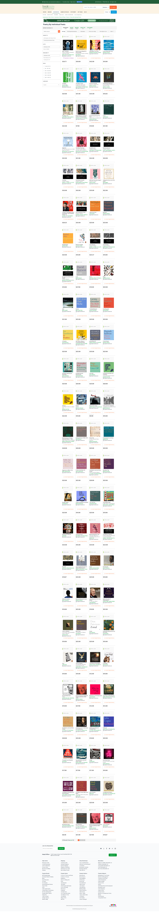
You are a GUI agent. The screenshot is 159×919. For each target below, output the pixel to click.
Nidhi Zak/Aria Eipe (66, 471)
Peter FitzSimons (83, 890)
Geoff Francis (92, 406)
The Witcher (63, 896)
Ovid (104, 150)
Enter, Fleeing (92, 792)
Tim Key (64, 215)
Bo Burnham (64, 151)
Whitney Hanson (92, 85)
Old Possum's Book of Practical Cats (94, 728)
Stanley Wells (106, 601)
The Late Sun (92, 502)
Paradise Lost (65, 115)
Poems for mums (92, 181)
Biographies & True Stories (103, 875)
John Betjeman (92, 602)
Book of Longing (79, 244)
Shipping (63, 860)
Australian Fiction (101, 887)
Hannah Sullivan (106, 342)
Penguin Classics (92, 149)
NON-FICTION (50, 14)
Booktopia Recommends (72, 31)
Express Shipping (64, 865)
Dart (63, 309)
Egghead (64, 147)
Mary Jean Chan (79, 310)
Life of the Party (106, 760)
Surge (90, 760)
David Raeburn (108, 150)
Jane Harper (82, 885)
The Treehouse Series (65, 893)
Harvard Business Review (47, 884)
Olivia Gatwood (106, 763)
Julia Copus (105, 729)
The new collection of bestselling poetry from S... (94, 536)
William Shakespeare (66, 441)
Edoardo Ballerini (98, 473)
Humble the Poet (106, 376)
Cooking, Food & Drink (102, 878)
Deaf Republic (106, 309)
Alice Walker (105, 182)
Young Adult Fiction (102, 897)
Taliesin (104, 537)
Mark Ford (91, 793)
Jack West (63, 884)
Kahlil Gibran (105, 246)
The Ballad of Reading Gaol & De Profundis (68, 793)
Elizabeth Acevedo (93, 52)
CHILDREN (56, 14)
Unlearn (64, 405)
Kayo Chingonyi (106, 567)
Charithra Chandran (72, 54)
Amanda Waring (74, 825)
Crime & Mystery (101, 888)
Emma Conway (92, 182)
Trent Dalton (82, 897)
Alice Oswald (65, 310)
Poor (63, 663)
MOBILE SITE (112, 854)
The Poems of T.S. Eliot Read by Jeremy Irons (82, 728)
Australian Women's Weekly (47, 876)
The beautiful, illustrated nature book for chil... (81, 665)
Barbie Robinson (106, 407)
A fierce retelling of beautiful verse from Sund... (68, 53)
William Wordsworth (107, 696)
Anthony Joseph (106, 86)
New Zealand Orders (65, 870)
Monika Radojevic (79, 503)
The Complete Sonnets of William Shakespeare (81, 567)
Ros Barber (105, 793)
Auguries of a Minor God (67, 470)
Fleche (77, 309)
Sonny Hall (78, 795)
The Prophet (105, 244)
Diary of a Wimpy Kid (65, 879)
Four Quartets (79, 824)
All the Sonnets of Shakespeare (107, 599)
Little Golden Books (46, 888)
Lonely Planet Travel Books (48, 890)
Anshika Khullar (85, 151)
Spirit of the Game (93, 405)
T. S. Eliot (91, 473)
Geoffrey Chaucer (79, 214)
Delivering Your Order (65, 868)
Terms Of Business (46, 865)
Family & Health (101, 881)
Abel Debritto (73, 697)
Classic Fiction (101, 890)
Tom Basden (70, 215)
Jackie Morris (78, 666)
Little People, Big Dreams (66, 885)
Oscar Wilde (64, 794)
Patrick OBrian (79, 762)
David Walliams (83, 878)
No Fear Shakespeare (46, 891)
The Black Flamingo (80, 147)
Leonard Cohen (79, 245)
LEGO (43, 887)
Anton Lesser (70, 116)
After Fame (78, 631)
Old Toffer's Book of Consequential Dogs (80, 342)
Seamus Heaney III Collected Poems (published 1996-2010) (95, 825)
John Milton (64, 116)
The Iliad (64, 180)
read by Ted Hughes (80, 825)
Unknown (64, 567)
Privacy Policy (45, 867)
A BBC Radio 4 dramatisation (109, 503)
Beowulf (105, 212)
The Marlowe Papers (107, 792)
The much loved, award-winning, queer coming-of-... (81, 150)
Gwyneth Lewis (110, 537)
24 (71, 840)
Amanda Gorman (106, 52)
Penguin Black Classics (47, 893)
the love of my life (93, 83)
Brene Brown (82, 875)
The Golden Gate (106, 502)
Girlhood (105, 727)
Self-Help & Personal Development (105, 885)
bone (90, 276)
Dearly (77, 405)
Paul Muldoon (78, 439)
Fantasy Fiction (101, 891)
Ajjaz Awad (85, 86)
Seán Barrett (86, 762)
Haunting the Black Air (108, 83)
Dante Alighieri (79, 182)
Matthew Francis (106, 277)
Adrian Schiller (99, 150)
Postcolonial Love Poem (108, 437)
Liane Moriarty (82, 887)
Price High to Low (103, 31)
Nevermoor (63, 888)
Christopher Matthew (66, 825)
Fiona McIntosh (83, 882)
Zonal (90, 631)
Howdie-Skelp (65, 502)
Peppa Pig (44, 894)
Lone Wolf (105, 663)
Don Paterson (92, 632)
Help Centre (45, 860)
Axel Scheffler (97, 730)
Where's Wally (45, 899)
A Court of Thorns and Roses (67, 875)
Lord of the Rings (64, 887)
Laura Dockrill (92, 696)
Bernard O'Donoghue (66, 280)
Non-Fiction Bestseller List (103, 868)
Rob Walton (78, 535)
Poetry (67, 17)
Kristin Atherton (85, 182)
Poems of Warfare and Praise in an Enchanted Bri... (109, 536)
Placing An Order (45, 862)
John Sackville (115, 150)
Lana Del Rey (105, 633)
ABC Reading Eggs (46, 875)
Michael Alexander (70, 567)
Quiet (90, 566)
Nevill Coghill (86, 214)
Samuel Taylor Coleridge (94, 664)
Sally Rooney (82, 891)
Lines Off (91, 373)
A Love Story (64, 84)
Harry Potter (44, 885)
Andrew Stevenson (114, 729)
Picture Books (101, 896)
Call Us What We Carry (108, 51)
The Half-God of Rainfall (67, 760)
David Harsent (79, 277)
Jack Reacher (64, 882)
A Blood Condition (66, 599)
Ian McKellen (100, 342)
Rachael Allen (65, 245)
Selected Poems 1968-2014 (82, 437)
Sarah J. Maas (82, 893)
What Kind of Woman (66, 534)
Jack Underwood (79, 471)
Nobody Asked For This (94, 534)
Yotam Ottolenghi (83, 899)
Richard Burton (87, 117)
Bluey (43, 878)
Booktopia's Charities (84, 867)
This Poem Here (79, 534)
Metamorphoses (106, 147)
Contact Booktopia (46, 864)
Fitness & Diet (101, 882)
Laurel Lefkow (111, 504)
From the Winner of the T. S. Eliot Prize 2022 (108, 85)
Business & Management (103, 876)
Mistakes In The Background (95, 695)
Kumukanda (105, 566)
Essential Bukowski (66, 695)
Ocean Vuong (65, 634)
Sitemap (44, 870)
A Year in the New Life (80, 470)
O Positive (64, 341)
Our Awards (82, 865)
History (99, 884)
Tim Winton (82, 896)
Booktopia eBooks (83, 868)
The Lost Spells (79, 663)
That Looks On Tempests (108, 405)
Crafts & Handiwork (102, 879)
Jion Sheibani (78, 86)
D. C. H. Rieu (72, 182)
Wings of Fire (63, 897)
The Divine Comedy (80, 180)
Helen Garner (82, 884)
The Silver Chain (79, 83)
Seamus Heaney (106, 213)
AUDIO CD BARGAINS (69, 14)
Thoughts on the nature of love (109, 406)
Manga (99, 894)
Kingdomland (65, 244)
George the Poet (93, 119)
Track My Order (64, 862)
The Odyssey (92, 244)
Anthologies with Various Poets (50, 38)
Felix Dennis (105, 664)
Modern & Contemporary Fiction (104, 893)
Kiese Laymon (101, 277)
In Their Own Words (93, 601)
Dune (62, 881)
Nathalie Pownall (74, 441)
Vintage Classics (45, 897)
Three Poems (106, 341)
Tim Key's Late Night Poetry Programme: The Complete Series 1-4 (68, 213)
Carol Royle (99, 406)
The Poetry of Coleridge (94, 663)
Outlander (63, 890)
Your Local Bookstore (84, 862)
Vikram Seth (105, 504)
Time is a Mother (65, 631)
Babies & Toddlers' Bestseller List (105, 862)
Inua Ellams (64, 761)
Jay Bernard (91, 761)
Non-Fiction (51, 17)
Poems (77, 406)
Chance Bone (72, 151)
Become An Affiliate (46, 868)
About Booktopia (84, 860)
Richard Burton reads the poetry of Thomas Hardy (81, 116)
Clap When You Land (93, 51)
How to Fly (91, 437)
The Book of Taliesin (107, 534)
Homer (63, 182)
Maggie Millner (65, 85)
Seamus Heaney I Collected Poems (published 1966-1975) (82, 696)
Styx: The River (65, 51)
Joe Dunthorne (65, 342)
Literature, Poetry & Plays (60, 17)
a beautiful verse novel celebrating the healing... (81, 85)
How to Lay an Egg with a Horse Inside (81, 52)
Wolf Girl (62, 899)
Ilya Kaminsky (106, 310)
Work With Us (82, 870)
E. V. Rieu (67, 182)
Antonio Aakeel (113, 246)
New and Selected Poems (81, 599)
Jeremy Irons (84, 730)
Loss (77, 276)
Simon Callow (72, 794)
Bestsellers (83, 31)
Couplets (64, 83)
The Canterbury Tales (80, 212)
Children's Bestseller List (103, 864)
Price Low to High (92, 31)
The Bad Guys (64, 891)
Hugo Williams (92, 374)
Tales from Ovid (92, 212)
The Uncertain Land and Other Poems (81, 761)
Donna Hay (82, 881)
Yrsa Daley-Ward (92, 277)
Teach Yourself (45, 896)
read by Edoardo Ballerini (94, 472)
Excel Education (45, 879)
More (112, 31)
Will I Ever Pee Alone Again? (95, 180)
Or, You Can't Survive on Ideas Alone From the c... (68, 150)
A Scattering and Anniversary (79, 374)
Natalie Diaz (105, 439)
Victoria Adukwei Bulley (94, 567)
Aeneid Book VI (92, 341)
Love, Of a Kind (106, 824)
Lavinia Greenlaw (92, 310)
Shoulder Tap (106, 470)
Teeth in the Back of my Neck (82, 502)
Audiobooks (45, 17)
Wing (104, 276)
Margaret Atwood (79, 407)
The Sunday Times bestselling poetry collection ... (68, 633)
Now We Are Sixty (66, 824)
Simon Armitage (65, 375)
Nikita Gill (64, 54)
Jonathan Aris (112, 793)
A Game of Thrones (65, 876)
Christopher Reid (79, 343)
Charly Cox (91, 537)
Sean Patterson (86, 535)
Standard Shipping (65, 864)
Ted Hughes (105, 116)
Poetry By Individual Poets (75, 17)
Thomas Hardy (79, 117)
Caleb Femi (64, 664)
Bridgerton (63, 878)
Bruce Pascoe (82, 876)
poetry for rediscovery (94, 84)
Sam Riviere (78, 633)
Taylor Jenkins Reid (84, 894)
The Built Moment (93, 309)
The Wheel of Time (65, 894)
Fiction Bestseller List (102, 867)
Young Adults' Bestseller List (104, 865)
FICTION (44, 14)
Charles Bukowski (66, 697)
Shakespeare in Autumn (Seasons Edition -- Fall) (67, 438)
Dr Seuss (44, 881)
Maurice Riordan (106, 471)
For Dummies (44, 882)
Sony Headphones (78, 14)
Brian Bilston (78, 54)
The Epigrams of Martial (80, 632)
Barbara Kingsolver (93, 441)
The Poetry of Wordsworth (108, 695)
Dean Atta (78, 151)
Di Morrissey (82, 879)
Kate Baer (64, 535)
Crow (104, 115)
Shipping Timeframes (65, 867)
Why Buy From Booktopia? (85, 864)
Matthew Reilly (83, 888)
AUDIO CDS (61, 14)
